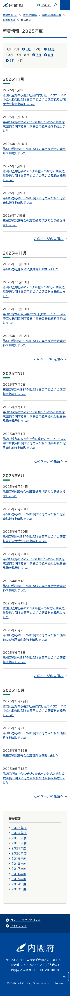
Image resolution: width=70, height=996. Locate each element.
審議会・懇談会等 (51, 15)
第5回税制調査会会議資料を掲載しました (31, 755)
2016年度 (18, 873)
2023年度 (19, 838)
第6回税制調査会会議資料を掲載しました (31, 269)
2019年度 (18, 858)
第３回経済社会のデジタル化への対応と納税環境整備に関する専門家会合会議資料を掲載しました (34, 612)
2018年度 (18, 863)
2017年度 (18, 868)
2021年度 (18, 848)
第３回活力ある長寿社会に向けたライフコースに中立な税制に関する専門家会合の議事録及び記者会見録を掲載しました (34, 99)
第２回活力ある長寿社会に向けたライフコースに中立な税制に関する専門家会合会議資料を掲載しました (34, 710)
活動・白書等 (30, 15)
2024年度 (19, 832)
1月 (28, 49)
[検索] (55, 5)
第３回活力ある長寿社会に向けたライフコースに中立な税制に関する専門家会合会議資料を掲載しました (34, 318)
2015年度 (18, 879)
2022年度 (19, 843)
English (46, 5)
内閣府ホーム (10, 15)
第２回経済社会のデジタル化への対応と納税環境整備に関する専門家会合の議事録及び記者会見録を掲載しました (34, 563)
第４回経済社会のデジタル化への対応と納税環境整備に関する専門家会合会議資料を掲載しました (34, 291)
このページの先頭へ (49, 238)
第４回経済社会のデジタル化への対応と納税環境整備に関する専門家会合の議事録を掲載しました (34, 126)
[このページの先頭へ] (64, 976)
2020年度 (19, 853)
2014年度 (18, 884)
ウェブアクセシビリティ (25, 920)
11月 (51, 49)
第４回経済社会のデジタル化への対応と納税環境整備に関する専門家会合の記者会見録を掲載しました (34, 175)
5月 (12, 60)
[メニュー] (65, 5)
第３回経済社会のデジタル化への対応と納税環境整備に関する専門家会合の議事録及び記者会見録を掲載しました (34, 416)
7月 (38, 54)
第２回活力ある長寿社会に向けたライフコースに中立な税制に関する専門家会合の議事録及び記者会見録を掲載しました (34, 443)
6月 (50, 54)
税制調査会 (9, 20)
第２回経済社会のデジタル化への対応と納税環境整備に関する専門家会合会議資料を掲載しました (34, 778)
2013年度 (18, 889)
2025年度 (19, 827)
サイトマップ (18, 925)
